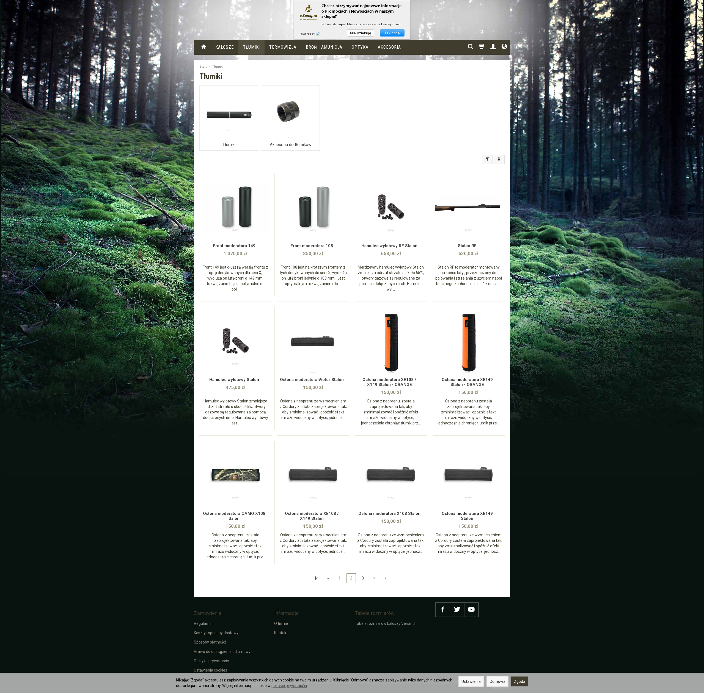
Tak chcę (392, 33)
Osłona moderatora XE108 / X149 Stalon (312, 516)
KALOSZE (224, 47)
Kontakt (281, 633)
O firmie (281, 623)
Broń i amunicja (324, 47)
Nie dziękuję (360, 33)
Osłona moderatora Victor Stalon (312, 379)
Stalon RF (467, 245)
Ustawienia (471, 681)
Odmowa (497, 681)
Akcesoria (389, 47)
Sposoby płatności (210, 642)
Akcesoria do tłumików (290, 144)
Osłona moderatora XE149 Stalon (467, 516)
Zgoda (519, 681)
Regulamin (203, 623)
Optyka (360, 47)
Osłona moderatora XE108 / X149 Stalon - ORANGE (389, 382)
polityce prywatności (289, 685)
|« (316, 578)
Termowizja (282, 47)
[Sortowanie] (499, 159)
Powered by (307, 33)
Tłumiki (251, 47)
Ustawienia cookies (210, 670)
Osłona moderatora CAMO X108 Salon (234, 516)
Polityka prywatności (212, 661)
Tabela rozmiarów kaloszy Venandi (385, 623)
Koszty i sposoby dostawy (216, 633)
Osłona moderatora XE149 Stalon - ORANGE (467, 382)
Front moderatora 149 (234, 245)
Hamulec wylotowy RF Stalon (389, 245)
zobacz (235, 209)
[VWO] (321, 33)
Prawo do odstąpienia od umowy (222, 651)
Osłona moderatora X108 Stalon (389, 513)
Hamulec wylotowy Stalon (234, 379)
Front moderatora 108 (311, 245)
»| (385, 578)
